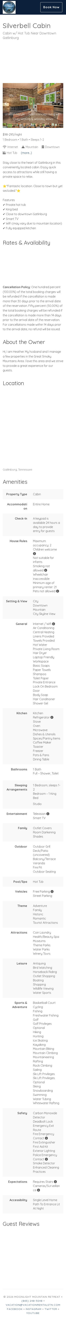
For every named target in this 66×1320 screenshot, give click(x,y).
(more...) (26, 153)
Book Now (51, 7)
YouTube (33, 1313)
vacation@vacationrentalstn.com (33, 1304)
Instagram (33, 1309)
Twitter (51, 1309)
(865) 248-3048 (32, 1300)
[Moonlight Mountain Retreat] (18, 7)
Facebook (15, 1309)
